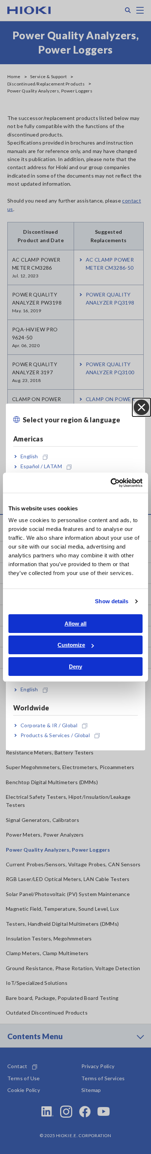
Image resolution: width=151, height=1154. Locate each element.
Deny (75, 666)
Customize (71, 645)
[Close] (141, 407)
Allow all (75, 623)
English (29, 456)
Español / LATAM (41, 466)
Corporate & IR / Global (49, 725)
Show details (111, 601)
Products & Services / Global (55, 735)
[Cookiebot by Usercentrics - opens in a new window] (110, 483)
